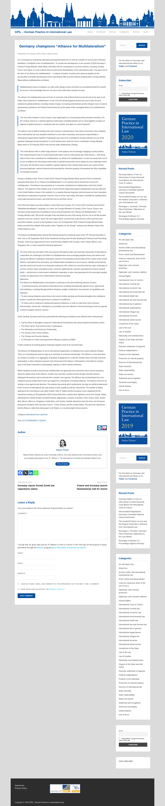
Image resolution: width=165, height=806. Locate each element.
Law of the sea (125, 328)
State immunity (125, 366)
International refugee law (129, 312)
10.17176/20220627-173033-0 (34, 421)
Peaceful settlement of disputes (132, 346)
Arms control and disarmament (132, 254)
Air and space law (126, 240)
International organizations (130, 308)
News (145, 32)
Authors (136, 32)
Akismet (40, 548)
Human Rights (125, 276)
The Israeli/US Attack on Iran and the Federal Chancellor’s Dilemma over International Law (133, 199)
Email (21, 563)
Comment (23, 513)
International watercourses (130, 320)
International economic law (130, 288)
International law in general (36, 414)
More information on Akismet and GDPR (68, 548)
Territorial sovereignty (128, 382)
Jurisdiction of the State (129, 324)
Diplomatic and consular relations (133, 272)
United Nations (125, 386)
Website (21, 573)
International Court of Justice (131, 280)
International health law (128, 296)
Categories (124, 32)
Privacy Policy (56, 589)
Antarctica (123, 244)
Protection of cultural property (131, 358)
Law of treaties (125, 332)
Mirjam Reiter (62, 450)
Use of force (124, 390)
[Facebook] (20, 472)
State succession (126, 374)
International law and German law (133, 300)
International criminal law (129, 284)
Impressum (19, 785)
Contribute (101, 32)
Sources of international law (130, 362)
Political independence (128, 350)
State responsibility (127, 370)
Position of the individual (129, 354)
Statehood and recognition (130, 378)
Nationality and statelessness (131, 336)
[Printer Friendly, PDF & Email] (102, 428)
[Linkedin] (30, 472)
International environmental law (132, 292)
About (90, 32)
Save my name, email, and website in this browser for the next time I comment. (60, 584)
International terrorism (128, 316)
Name (21, 553)
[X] (25, 472)
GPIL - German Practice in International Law (46, 802)
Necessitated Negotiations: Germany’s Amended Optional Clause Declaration (131, 190)
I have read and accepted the (42, 589)
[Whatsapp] (36, 472)
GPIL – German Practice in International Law (43, 31)
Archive (112, 32)
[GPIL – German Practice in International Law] (82, 14)
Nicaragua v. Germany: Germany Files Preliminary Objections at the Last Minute (132, 209)
